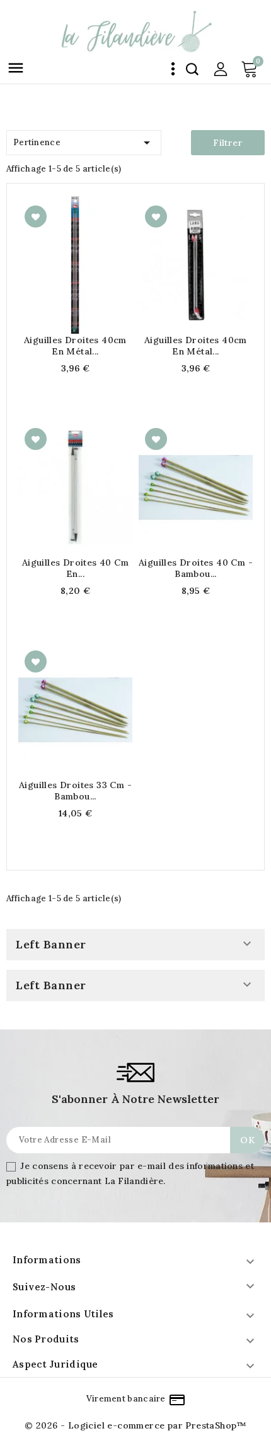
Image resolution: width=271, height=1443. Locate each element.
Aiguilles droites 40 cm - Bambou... (196, 568)
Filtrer (228, 142)
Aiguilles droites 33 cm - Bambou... (75, 790)
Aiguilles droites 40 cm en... (75, 568)
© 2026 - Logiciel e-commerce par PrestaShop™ (135, 1425)
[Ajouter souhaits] (36, 217)
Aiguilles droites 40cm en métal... (75, 345)
